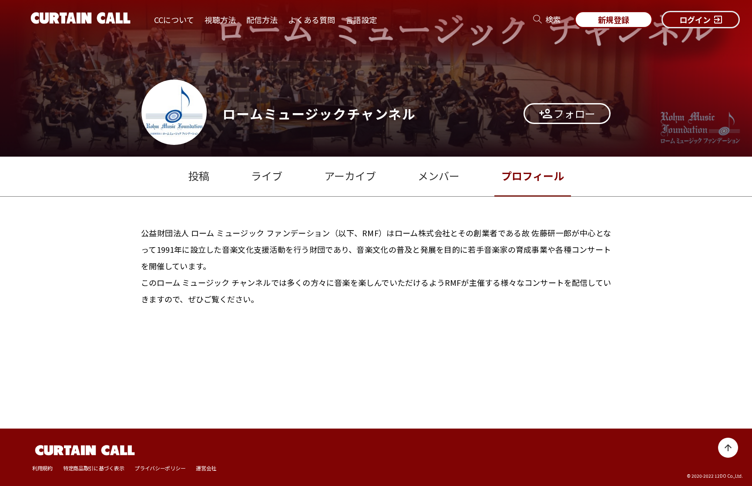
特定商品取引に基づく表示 (93, 468)
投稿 (198, 175)
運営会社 (206, 468)
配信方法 (262, 19)
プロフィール (532, 175)
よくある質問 (311, 19)
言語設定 (361, 19)
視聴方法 (220, 19)
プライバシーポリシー (159, 468)
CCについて (174, 19)
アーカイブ (350, 175)
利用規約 (42, 468)
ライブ (266, 175)
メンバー (439, 175)
